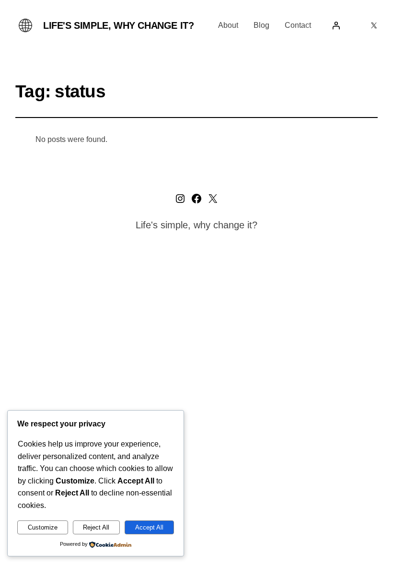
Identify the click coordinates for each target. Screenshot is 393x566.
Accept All (149, 527)
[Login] (336, 25)
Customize (43, 527)
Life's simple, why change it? (118, 25)
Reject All (96, 527)
